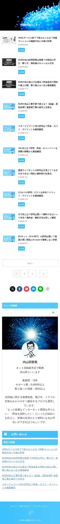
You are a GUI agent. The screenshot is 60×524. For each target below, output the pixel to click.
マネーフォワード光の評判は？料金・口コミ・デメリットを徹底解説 (30, 486)
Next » (30, 263)
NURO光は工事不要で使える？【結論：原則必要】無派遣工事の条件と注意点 (30, 477)
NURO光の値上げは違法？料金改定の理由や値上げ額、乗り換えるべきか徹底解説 (30, 468)
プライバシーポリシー (41, 506)
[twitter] (12, 289)
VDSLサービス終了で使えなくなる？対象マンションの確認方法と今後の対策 (29, 451)
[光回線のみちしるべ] (33, 289)
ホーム (13, 506)
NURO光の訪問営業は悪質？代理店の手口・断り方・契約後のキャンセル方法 (30, 459)
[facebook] (19, 289)
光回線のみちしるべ (30, 24)
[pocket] (26, 289)
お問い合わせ (24, 506)
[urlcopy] (47, 289)
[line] (40, 289)
